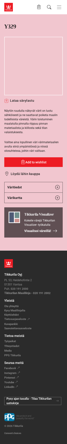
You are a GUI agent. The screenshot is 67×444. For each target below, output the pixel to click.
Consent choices (12, 433)
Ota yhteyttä (11, 306)
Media (8, 350)
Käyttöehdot (11, 314)
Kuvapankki (11, 324)
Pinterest (9, 377)
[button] (38, 7)
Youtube (9, 382)
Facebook (10, 368)
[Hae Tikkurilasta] (49, 7)
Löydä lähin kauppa (25, 174)
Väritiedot (14, 187)
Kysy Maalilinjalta (14, 310)
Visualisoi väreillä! (37, 231)
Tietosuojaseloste (15, 319)
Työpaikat (10, 341)
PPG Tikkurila (12, 355)
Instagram (10, 373)
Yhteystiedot (11, 346)
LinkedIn (9, 387)
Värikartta (14, 198)
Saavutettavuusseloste (17, 328)
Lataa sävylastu (22, 100)
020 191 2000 (19, 288)
